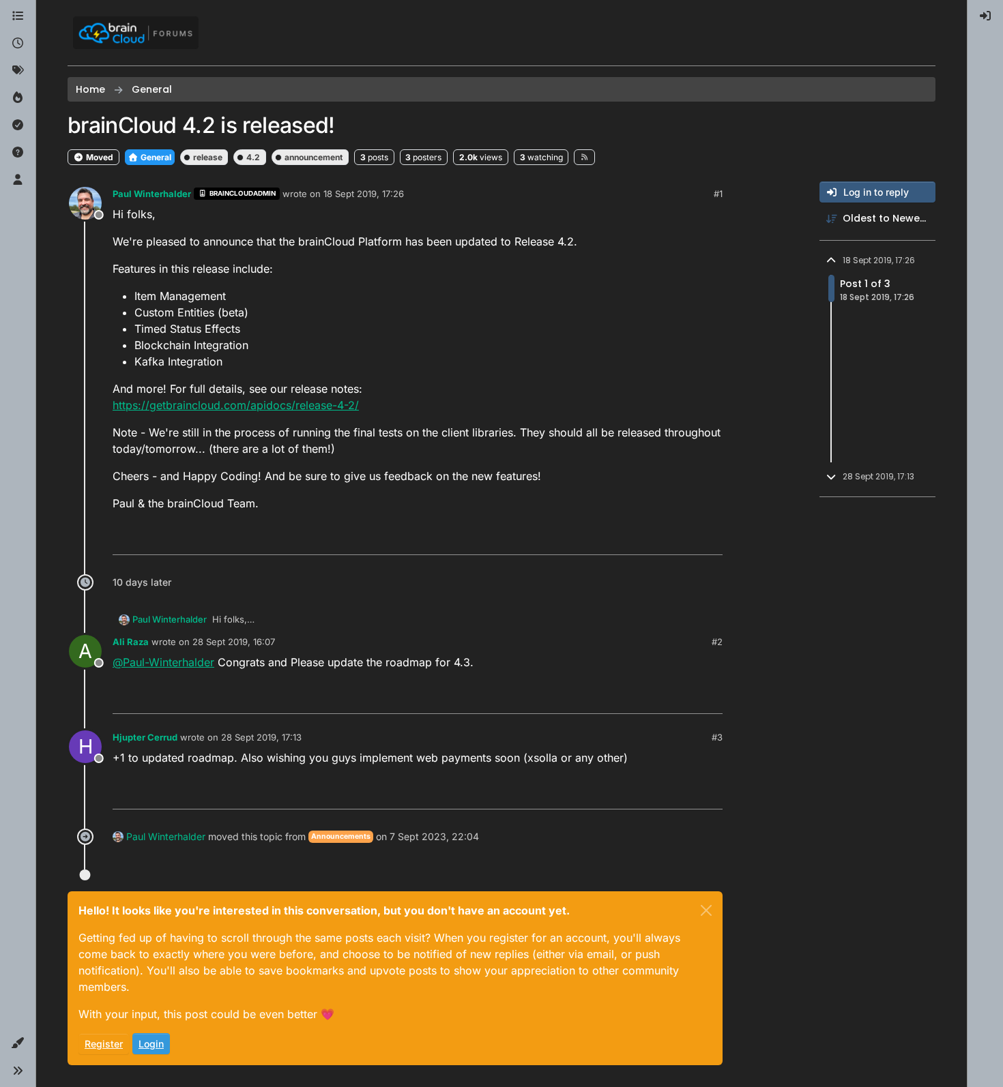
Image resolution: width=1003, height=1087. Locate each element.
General (155, 157)
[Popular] (17, 98)
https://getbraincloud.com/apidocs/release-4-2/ (236, 405)
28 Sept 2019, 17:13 (261, 737)
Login (151, 1043)
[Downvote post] (711, 538)
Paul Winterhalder (152, 193)
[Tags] (17, 71)
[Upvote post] (662, 538)
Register (104, 1043)
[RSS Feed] (584, 156)
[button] (17, 1043)
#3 (717, 737)
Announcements (340, 836)
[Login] (985, 16)
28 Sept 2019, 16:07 (233, 641)
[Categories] (17, 16)
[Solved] (17, 125)
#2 (717, 641)
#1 (718, 193)
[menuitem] (985, 16)
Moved (98, 157)
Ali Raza (131, 641)
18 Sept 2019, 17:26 (363, 193)
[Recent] (17, 44)
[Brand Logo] (136, 32)
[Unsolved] (17, 153)
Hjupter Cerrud (145, 737)
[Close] (706, 910)
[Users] (17, 180)
